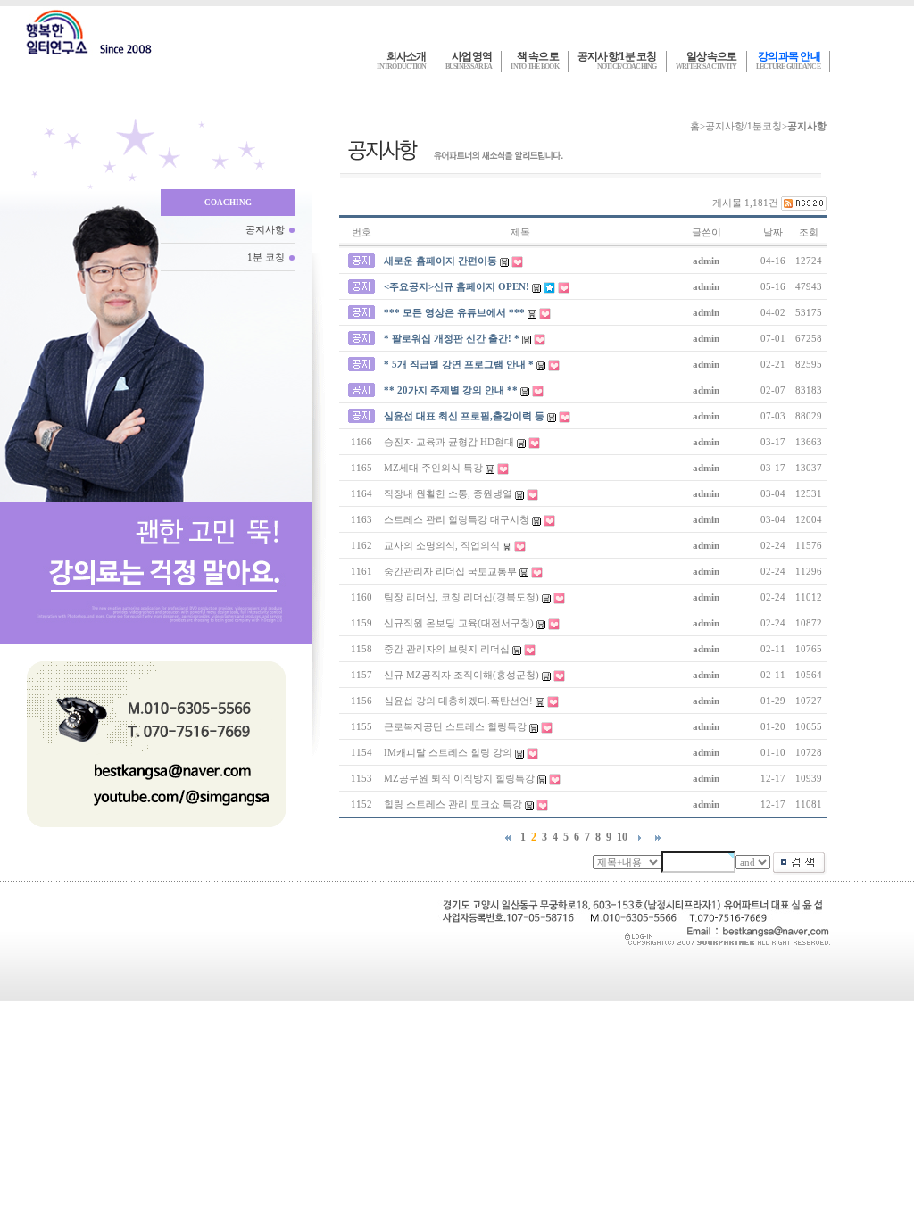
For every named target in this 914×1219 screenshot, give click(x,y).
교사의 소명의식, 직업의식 (442, 545)
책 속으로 (535, 60)
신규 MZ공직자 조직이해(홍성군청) (461, 674)
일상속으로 (706, 60)
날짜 (773, 232)
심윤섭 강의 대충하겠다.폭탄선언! (458, 700)
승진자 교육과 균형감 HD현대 (449, 441)
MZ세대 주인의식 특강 (433, 467)
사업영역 (469, 60)
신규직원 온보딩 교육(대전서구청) (459, 623)
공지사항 (265, 229)
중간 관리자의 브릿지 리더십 (447, 648)
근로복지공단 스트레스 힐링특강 (455, 726)
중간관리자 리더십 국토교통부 (450, 571)
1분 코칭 (266, 257)
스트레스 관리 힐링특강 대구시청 (456, 519)
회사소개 (401, 60)
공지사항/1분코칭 (743, 125)
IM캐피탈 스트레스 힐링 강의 (448, 752)
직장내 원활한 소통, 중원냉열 (448, 493)
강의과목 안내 (788, 60)
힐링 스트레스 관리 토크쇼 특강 (453, 804)
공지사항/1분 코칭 (617, 60)
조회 (808, 232)
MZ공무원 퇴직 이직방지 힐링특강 (459, 778)
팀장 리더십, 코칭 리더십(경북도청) (461, 597)
